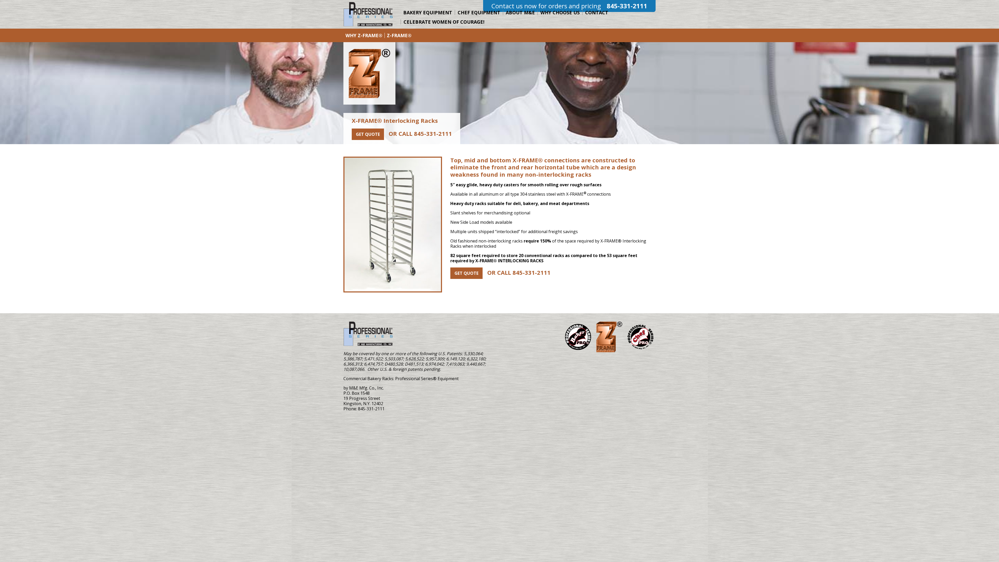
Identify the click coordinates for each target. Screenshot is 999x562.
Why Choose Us (560, 12)
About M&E (520, 12)
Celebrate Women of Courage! (444, 21)
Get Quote (368, 134)
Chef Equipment (479, 12)
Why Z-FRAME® (363, 35)
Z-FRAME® (399, 35)
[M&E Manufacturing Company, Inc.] (368, 334)
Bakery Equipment (427, 12)
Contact (596, 12)
